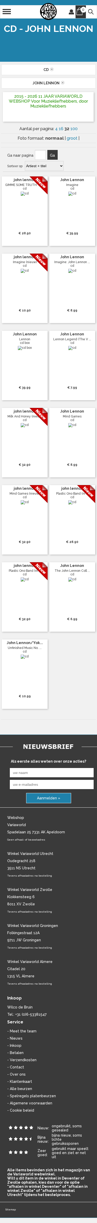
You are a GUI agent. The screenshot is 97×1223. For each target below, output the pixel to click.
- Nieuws (15, 1038)
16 (61, 128)
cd (46, 70)
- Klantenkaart (19, 1081)
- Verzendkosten (21, 1060)
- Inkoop (14, 1045)
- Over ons (16, 1074)
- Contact (15, 1067)
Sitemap (10, 1209)
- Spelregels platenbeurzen (31, 1096)
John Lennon (47, 83)
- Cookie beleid (20, 1110)
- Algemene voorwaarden (29, 1103)
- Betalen (15, 1053)
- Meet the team (21, 1031)
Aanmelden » (48, 798)
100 (74, 128)
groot (72, 138)
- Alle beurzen (19, 1089)
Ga (52, 155)
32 (67, 128)
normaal (55, 138)
